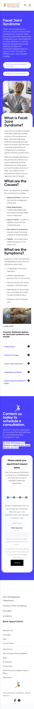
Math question (17, 528)
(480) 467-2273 (12, 448)
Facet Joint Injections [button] (13, 364)
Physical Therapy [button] (11, 355)
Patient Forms (8, 649)
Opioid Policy (7, 677)
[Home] (11, 5)
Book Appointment (13, 621)
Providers (7, 611)
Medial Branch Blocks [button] (13, 372)
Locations (7, 616)
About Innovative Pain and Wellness (15, 653)
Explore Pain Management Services (16, 65)
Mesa (5, 639)
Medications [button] (9, 346)
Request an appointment (16, 73)
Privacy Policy (7, 666)
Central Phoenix (8, 643)
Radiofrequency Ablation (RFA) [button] (15, 382)
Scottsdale (6, 635)
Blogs (5, 658)
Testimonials (7, 662)
